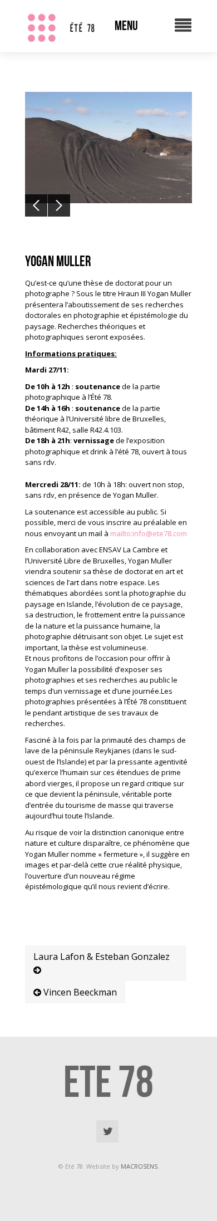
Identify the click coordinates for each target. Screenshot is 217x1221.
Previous (36, 205)
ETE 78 (108, 1081)
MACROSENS (139, 1166)
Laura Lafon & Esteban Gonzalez (101, 956)
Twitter (107, 1131)
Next (59, 205)
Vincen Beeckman (79, 992)
